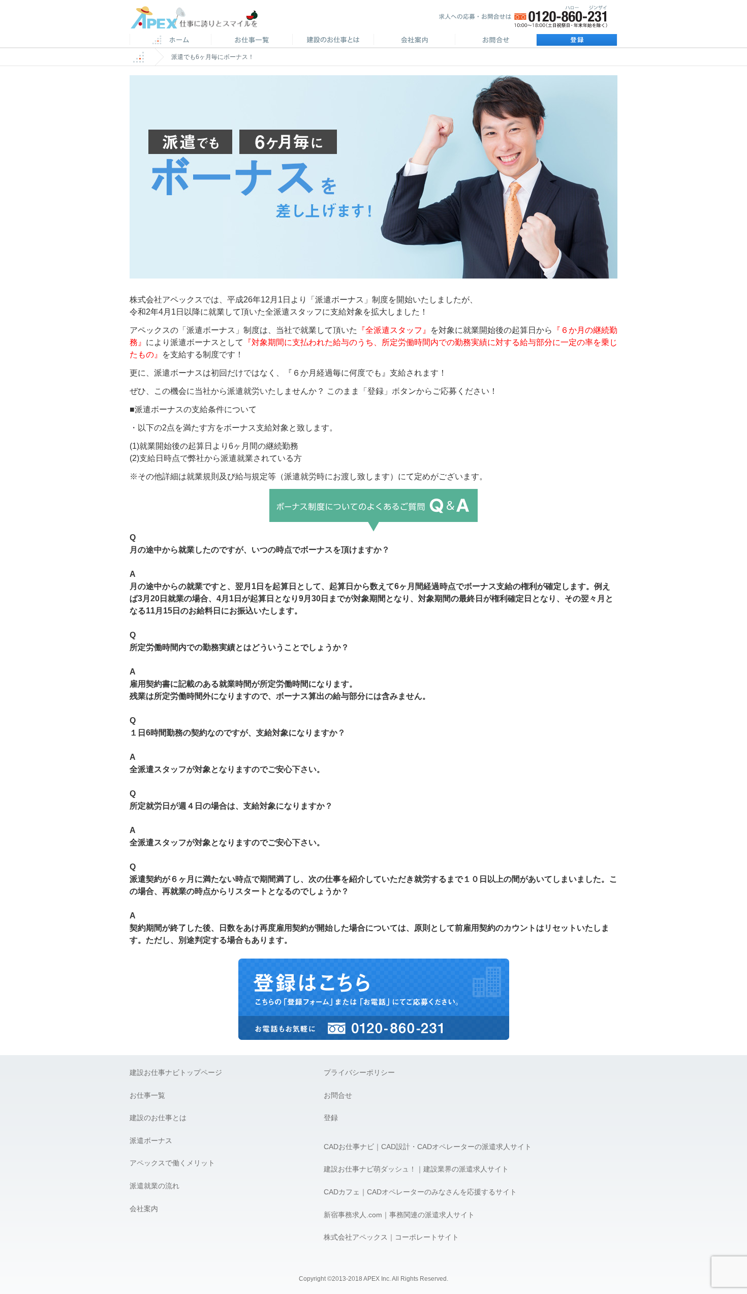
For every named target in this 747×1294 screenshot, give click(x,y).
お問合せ (495, 40)
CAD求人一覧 (251, 40)
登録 (576, 40)
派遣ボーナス (151, 1140)
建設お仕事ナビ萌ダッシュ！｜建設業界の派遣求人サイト (416, 1169)
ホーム (170, 40)
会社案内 (414, 40)
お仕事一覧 (147, 1095)
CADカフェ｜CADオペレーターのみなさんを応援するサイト (420, 1192)
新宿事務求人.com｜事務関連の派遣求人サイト (399, 1215)
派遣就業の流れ (154, 1186)
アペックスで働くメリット (172, 1163)
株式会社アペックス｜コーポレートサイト (391, 1237)
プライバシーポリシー (359, 1072)
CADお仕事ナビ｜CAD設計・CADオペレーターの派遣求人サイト (428, 1147)
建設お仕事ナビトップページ (176, 1072)
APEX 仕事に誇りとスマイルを (201, 19)
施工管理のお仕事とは (333, 40)
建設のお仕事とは (158, 1118)
